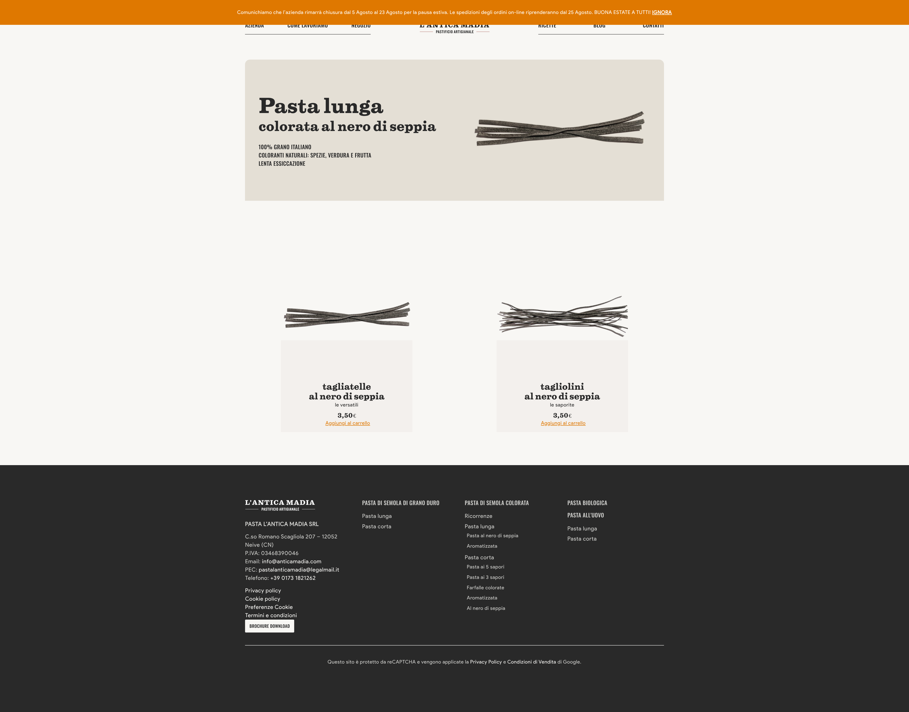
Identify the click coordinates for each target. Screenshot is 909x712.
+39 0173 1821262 (293, 578)
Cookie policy (262, 598)
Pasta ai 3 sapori (485, 577)
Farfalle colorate (485, 588)
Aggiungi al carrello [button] (347, 423)
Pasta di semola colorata (497, 502)
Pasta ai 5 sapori (485, 567)
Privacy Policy (486, 662)
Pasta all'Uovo (585, 515)
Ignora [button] (662, 12)
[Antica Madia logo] (454, 27)
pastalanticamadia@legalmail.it (299, 569)
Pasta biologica (587, 502)
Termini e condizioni (271, 615)
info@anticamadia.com (292, 561)
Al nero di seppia (486, 608)
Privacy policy (263, 590)
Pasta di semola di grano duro (401, 502)
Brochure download (270, 626)
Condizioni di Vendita (531, 662)
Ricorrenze (479, 516)
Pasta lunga (377, 516)
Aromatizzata (482, 546)
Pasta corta (377, 526)
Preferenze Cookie (269, 607)
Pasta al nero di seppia (492, 536)
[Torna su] (24, 668)
